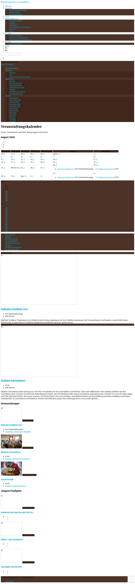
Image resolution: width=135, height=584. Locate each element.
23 (4, 168)
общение (27, 431)
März (7, 212)
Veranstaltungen (12, 68)
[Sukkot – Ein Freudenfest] (11, 535)
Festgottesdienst (15, 85)
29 (33, 154)
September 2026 (15, 100)
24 (19, 168)
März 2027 (13, 112)
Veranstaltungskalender (18, 10)
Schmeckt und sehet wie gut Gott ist (17, 512)
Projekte (8, 33)
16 (4, 162)
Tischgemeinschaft (16, 94)
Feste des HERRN (15, 21)
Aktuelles (8, 8)
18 (24, 162)
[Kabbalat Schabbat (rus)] (39, 304)
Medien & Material (11, 18)
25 (24, 168)
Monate (8, 96)
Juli (6, 220)
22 (97, 162)
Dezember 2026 (14, 106)
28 (24, 154)
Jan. (6, 208)
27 (14, 154)
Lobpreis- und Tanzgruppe (18, 37)
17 (14, 162)
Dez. (6, 200)
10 (14, 159)
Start (3, 64)
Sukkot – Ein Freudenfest (12, 539)
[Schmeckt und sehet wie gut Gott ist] (11, 508)
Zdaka (7, 46)
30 (44, 154)
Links (11, 31)
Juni (6, 218)
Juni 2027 (12, 119)
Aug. (6, 192)
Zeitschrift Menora (16, 35)
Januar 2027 (13, 108)
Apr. (6, 214)
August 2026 (13, 98)
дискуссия (18, 431)
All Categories (10, 234)
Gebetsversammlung (16, 87)
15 (97, 159)
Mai (6, 216)
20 (44, 162)
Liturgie (12, 23)
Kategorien (9, 79)
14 (56, 159)
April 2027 (12, 115)
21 (56, 162)
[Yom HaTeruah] (11, 475)
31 (59, 154)
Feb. (6, 210)
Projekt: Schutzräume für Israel (20, 40)
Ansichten (8, 70)
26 (4, 154)
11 (24, 159)
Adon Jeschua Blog (16, 14)
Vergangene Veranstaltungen (19, 77)
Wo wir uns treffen (15, 44)
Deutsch (12, 81)
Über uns (8, 6)
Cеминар (9, 431)
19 (33, 162)
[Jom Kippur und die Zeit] (11, 562)
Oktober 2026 (14, 102)
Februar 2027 (14, 110)
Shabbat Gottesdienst (17, 91)
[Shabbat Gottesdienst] (39, 376)
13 (44, 159)
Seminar (12, 89)
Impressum (9, 581)
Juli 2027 (12, 121)
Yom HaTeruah (7, 479)
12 (33, 159)
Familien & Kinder (15, 83)
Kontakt (8, 42)
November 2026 (15, 104)
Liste (11, 75)
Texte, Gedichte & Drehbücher (20, 27)
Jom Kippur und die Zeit (11, 566)
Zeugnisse (13, 25)
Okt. (6, 196)
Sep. (6, 194)
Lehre (7, 16)
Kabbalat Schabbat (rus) (66, 169)
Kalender (12, 72)
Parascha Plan (14, 12)
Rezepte (12, 29)
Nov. (6, 198)
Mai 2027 (12, 117)
